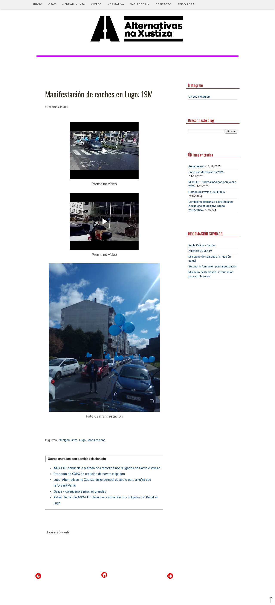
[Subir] (270, 600)
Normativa (116, 4)
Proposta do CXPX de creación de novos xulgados (89, 474)
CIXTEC (96, 4)
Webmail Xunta (73, 4)
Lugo (82, 440)
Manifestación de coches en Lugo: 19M (99, 94)
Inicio (37, 4)
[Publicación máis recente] (38, 577)
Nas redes (140, 4)
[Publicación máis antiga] (170, 577)
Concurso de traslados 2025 (205, 172)
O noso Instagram (199, 96)
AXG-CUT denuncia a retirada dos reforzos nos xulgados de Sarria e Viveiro (107, 468)
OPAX (52, 4)
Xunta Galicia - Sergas (201, 245)
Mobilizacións (96, 440)
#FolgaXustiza (68, 440)
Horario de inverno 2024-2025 (206, 191)
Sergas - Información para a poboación (212, 266)
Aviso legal (187, 4)
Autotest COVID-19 (200, 250)
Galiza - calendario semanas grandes (80, 491)
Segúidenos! (196, 166)
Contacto (164, 4)
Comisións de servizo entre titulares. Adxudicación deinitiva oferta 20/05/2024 (210, 206)
